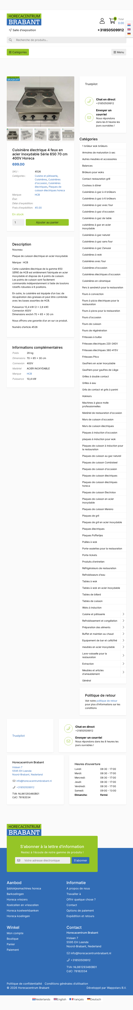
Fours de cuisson (91, 323)
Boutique (12, 938)
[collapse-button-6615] (123, 634)
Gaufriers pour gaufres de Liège (100, 369)
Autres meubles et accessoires (99, 159)
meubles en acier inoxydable (98, 646)
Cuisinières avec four (94, 261)
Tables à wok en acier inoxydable (101, 587)
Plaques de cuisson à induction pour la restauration (102, 447)
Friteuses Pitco (90, 356)
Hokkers (87, 396)
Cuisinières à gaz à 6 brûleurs (99, 198)
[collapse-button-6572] (123, 640)
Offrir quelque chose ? (81, 899)
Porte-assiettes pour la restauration (102, 548)
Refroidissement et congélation (99, 620)
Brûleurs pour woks (93, 172)
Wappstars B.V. (116, 987)
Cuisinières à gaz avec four (97, 205)
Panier (11, 944)
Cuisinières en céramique (96, 280)
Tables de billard (91, 594)
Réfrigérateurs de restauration (99, 568)
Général (86, 680)
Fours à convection (93, 293)
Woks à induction (91, 607)
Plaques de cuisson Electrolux (99, 492)
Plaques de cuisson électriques (99, 475)
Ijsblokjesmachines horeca (24, 888)
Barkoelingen (15, 894)
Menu (120, 52)
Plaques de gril (90, 515)
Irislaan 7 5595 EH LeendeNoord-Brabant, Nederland (27, 771)
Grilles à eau (89, 382)
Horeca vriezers (17, 899)
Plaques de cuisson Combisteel (99, 462)
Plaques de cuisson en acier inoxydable (98, 500)
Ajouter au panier (47, 222)
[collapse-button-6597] (123, 655)
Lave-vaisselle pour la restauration (94, 655)
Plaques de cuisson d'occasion (99, 469)
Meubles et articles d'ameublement (93, 672)
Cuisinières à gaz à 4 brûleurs (99, 191)
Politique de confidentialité (24, 983)
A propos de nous (78, 888)
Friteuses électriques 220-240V (100, 343)
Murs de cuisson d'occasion (97, 419)
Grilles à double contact (95, 376)
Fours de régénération (94, 330)
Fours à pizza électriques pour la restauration (100, 302)
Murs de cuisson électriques (98, 425)
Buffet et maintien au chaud (98, 633)
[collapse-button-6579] (123, 627)
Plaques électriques (93, 528)
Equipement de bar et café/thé (99, 640)
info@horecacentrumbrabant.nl (34, 780)
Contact (71, 905)
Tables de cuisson (92, 601)
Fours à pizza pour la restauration (101, 310)
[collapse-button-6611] (123, 663)
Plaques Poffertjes (92, 535)
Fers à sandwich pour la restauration (102, 287)
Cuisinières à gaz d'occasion (98, 211)
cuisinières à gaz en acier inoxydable (96, 226)
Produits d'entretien (93, 561)
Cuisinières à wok (92, 254)
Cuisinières (41, 179)
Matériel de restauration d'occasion (102, 412)
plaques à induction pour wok (99, 439)
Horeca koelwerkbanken (23, 910)
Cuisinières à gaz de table (97, 218)
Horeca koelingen (18, 916)
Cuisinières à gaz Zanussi (96, 248)
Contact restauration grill (96, 178)
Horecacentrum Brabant (33, 987)
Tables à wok (89, 581)
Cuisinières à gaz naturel (96, 234)
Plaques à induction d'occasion (99, 432)
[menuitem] (129, 24)
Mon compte (15, 933)
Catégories (19, 52)
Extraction (88, 663)
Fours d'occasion (91, 317)
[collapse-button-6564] (123, 614)
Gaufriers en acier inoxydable (98, 363)
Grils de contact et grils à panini (100, 389)
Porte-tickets (89, 555)
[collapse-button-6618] (123, 647)
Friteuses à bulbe (92, 337)
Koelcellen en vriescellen (23, 905)
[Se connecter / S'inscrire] (102, 21)
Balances (87, 165)
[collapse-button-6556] (123, 672)
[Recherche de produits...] (10, 40)
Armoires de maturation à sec (98, 152)
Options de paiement (80, 910)
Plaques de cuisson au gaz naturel (101, 455)
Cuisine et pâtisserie (46, 175)
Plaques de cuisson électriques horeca (99, 484)
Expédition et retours (80, 916)
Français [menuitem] (78, 999)
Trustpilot (91, 84)
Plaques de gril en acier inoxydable (102, 522)
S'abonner (80, 860)
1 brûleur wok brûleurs (94, 145)
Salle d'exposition (24, 30)
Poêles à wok (89, 541)
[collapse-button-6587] (123, 620)
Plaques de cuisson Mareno (97, 509)
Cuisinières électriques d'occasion (101, 274)
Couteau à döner (91, 185)
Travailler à (73, 894)
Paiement (13, 949)
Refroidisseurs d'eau (93, 574)
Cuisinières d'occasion (94, 267)
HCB (37, 194)
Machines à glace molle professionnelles (95, 404)
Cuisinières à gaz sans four (97, 241)
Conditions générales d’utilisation (66, 983)
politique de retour (106, 700)
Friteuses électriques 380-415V (100, 350)
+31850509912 (110, 30)
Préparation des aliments (96, 627)
